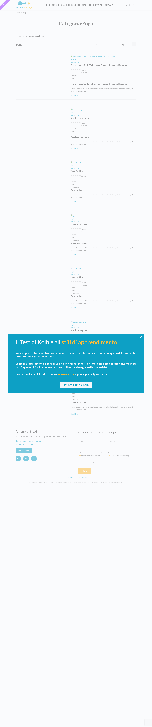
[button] (76, 385)
